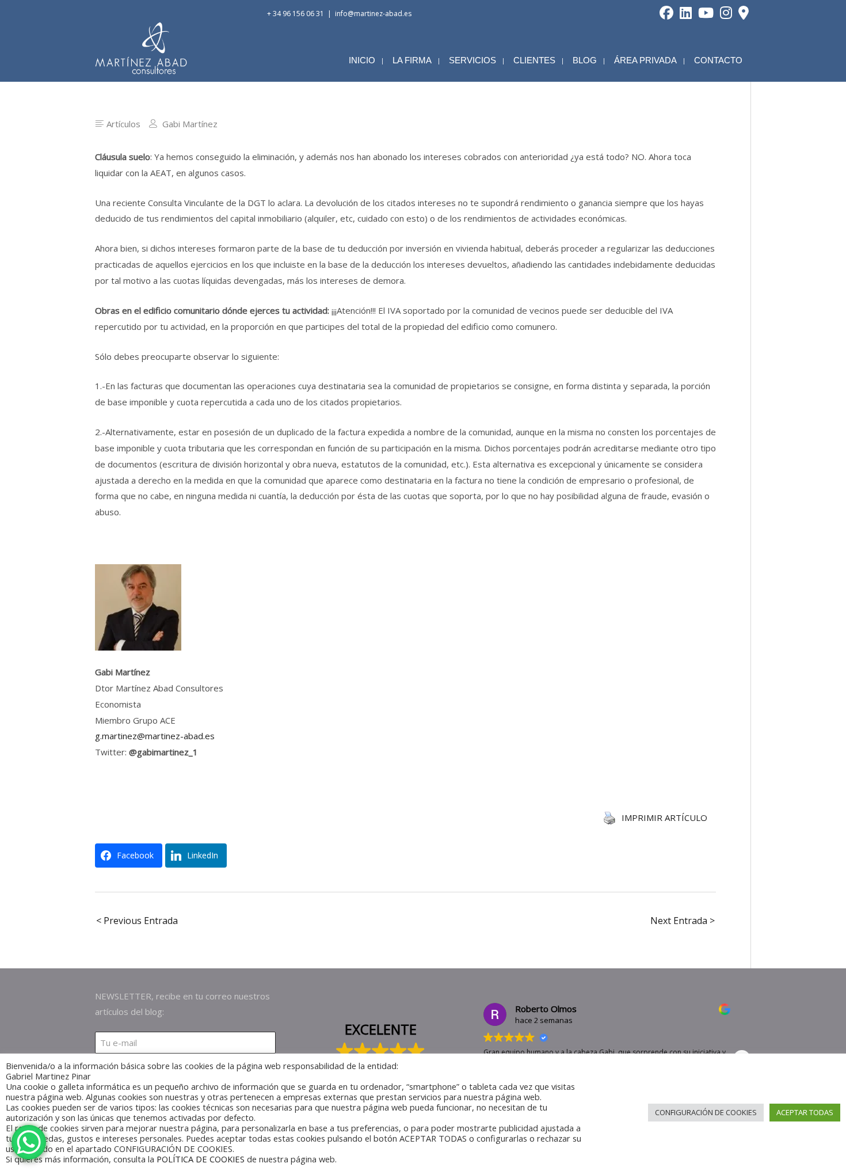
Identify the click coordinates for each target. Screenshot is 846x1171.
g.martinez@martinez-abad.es (155, 736)
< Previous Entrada (137, 920)
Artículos (123, 124)
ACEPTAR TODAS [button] (804, 1112)
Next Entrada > (682, 920)
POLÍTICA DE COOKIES (201, 1159)
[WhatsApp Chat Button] (29, 1142)
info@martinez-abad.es (373, 13)
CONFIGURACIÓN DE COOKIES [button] (706, 1112)
